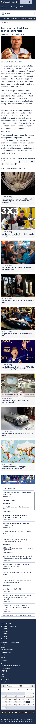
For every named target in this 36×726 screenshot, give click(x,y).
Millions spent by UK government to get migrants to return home (16, 565)
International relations (10, 666)
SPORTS (3, 645)
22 (28, 702)
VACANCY (4, 671)
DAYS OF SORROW (7, 650)
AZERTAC (18, 62)
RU (4, 7)
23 (33, 702)
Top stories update (9, 501)
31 (5, 708)
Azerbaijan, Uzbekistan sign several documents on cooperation (15, 516)
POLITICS (4, 629)
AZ (2, 7)
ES (14, 7)
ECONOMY (4, 631)
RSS (2, 677)
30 (33, 705)
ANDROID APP (5, 679)
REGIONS (4, 634)
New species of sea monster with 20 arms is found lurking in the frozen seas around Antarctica (17, 201)
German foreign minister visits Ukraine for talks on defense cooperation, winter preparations (17, 597)
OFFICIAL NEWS (6, 624)
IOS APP (3, 682)
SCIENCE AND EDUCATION (10, 642)
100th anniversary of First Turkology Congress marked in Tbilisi (15, 541)
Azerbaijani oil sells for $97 (12, 589)
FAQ (2, 674)
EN (7, 7)
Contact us (5, 661)
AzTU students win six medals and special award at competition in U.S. (17, 582)
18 (10, 702)
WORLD (5, 22)
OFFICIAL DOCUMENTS (8, 626)
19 (15, 702)
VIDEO (3, 655)
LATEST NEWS (9, 488)
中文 (21, 7)
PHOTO (3, 657)
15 (28, 699)
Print (15, 34)
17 (5, 702)
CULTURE (4, 639)
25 (10, 705)
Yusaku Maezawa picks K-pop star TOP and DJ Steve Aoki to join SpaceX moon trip (18, 368)
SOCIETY (4, 636)
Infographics (6, 652)
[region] (19, 554)
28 (24, 705)
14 (24, 699)
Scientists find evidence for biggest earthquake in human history (14, 468)
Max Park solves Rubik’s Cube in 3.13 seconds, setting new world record (18, 235)
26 (15, 705)
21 (24, 702)
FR (11, 7)
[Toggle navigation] (32, 13)
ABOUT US (4, 663)
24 (5, 705)
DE (9, 7)
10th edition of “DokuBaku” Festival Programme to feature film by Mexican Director (16, 607)
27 (19, 705)
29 (28, 705)
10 (5, 699)
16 (33, 699)
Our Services (6, 668)
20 (19, 702)
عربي (17, 7)
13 (19, 699)
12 (15, 699)
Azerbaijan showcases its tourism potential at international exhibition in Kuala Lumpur (17, 557)
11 (10, 699)
